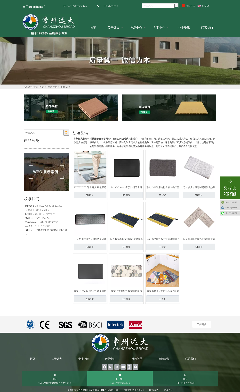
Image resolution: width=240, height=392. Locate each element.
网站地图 (153, 390)
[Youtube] (123, 367)
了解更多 (201, 324)
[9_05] (169, 107)
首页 (32, 358)
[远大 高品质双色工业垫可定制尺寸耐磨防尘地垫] (162, 218)
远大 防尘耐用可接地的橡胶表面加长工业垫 (126, 239)
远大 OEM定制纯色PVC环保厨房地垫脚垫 (90, 290)
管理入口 (168, 390)
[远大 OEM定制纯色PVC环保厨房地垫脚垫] (90, 270)
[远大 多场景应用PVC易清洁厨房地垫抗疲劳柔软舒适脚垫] (162, 270)
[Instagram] (129, 367)
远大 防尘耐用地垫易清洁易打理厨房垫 (162, 187)
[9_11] (46, 172)
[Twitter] (117, 367)
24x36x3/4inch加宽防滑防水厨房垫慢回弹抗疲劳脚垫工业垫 (126, 187)
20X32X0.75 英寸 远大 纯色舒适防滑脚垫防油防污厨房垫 (90, 187)
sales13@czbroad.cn (45, 213)
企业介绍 (83, 358)
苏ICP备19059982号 (134, 390)
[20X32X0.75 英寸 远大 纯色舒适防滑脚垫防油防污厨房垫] (90, 167)
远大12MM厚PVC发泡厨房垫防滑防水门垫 (126, 290)
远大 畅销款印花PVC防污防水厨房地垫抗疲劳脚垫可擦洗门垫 (199, 239)
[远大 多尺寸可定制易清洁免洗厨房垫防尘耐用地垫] (199, 167)
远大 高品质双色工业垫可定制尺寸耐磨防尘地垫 (162, 239)
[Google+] (110, 367)
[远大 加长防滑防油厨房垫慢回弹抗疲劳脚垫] (90, 218)
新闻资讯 (164, 358)
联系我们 (190, 358)
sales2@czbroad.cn (120, 382)
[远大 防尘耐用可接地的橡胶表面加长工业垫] (126, 218)
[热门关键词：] (176, 5)
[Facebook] (104, 367)
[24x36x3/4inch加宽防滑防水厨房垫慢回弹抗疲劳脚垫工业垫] (126, 167)
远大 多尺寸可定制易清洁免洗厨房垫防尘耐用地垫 (199, 187)
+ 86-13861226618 (232, 202)
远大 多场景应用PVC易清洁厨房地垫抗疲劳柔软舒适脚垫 (163, 290)
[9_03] (71, 107)
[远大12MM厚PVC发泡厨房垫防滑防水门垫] (126, 270)
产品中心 (110, 358)
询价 (91, 195)
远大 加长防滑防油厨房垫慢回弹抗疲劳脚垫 (90, 239)
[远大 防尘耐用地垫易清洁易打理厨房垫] (162, 167)
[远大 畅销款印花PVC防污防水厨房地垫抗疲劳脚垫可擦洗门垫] (199, 218)
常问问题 (137, 358)
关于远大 (56, 358)
